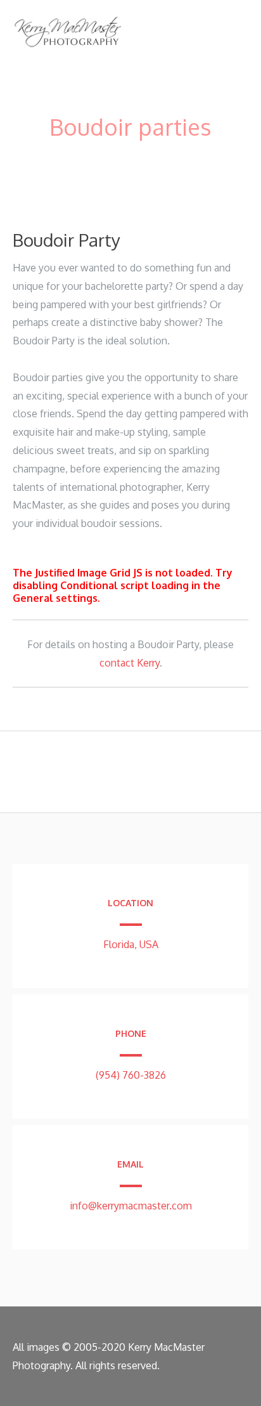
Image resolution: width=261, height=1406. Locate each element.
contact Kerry (129, 662)
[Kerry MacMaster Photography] (68, 48)
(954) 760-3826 (131, 1075)
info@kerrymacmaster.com (131, 1205)
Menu (227, 27)
